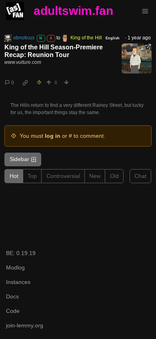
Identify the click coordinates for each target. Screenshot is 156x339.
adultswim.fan (73, 10)
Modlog (15, 267)
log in (52, 136)
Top (32, 176)
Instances (18, 282)
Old (114, 176)
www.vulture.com (22, 62)
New (94, 176)
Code (13, 311)
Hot (14, 176)
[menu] (145, 11)
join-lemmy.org (24, 325)
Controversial (63, 176)
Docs (12, 296)
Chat (140, 176)
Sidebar (19, 159)
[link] (25, 83)
